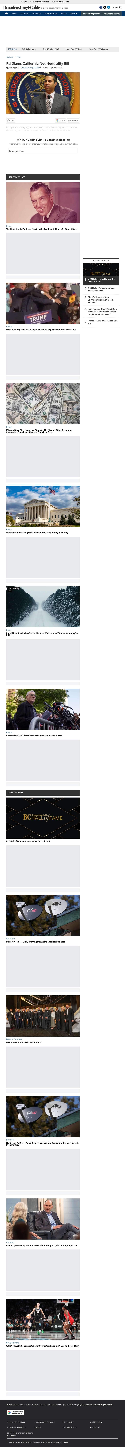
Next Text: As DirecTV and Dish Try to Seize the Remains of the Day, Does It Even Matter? (102, 311)
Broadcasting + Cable (39, 2)
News (14, 13)
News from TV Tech (74, 49)
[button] (117, 7)
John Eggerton (14, 67)
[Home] (6, 13)
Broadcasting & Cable (31, 67)
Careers (38, 1427)
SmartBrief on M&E (51, 49)
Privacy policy (67, 1422)
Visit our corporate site (102, 1404)
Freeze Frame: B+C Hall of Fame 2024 (102, 322)
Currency (36, 13)
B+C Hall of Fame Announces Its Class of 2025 (101, 289)
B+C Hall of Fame (29, 49)
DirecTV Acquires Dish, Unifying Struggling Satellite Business (101, 300)
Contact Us (94, 1427)
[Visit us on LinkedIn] (108, 7)
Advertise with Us (69, 1427)
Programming (50, 13)
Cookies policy (96, 1422)
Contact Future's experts (45, 1422)
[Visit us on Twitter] (104, 7)
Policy (64, 13)
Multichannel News (60, 2)
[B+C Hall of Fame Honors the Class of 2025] (101, 274)
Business (10, 57)
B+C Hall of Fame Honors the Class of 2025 (101, 280)
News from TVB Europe (98, 49)
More (73, 13)
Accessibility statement (16, 1427)
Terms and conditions (16, 1422)
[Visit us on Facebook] (100, 7)
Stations (24, 13)
